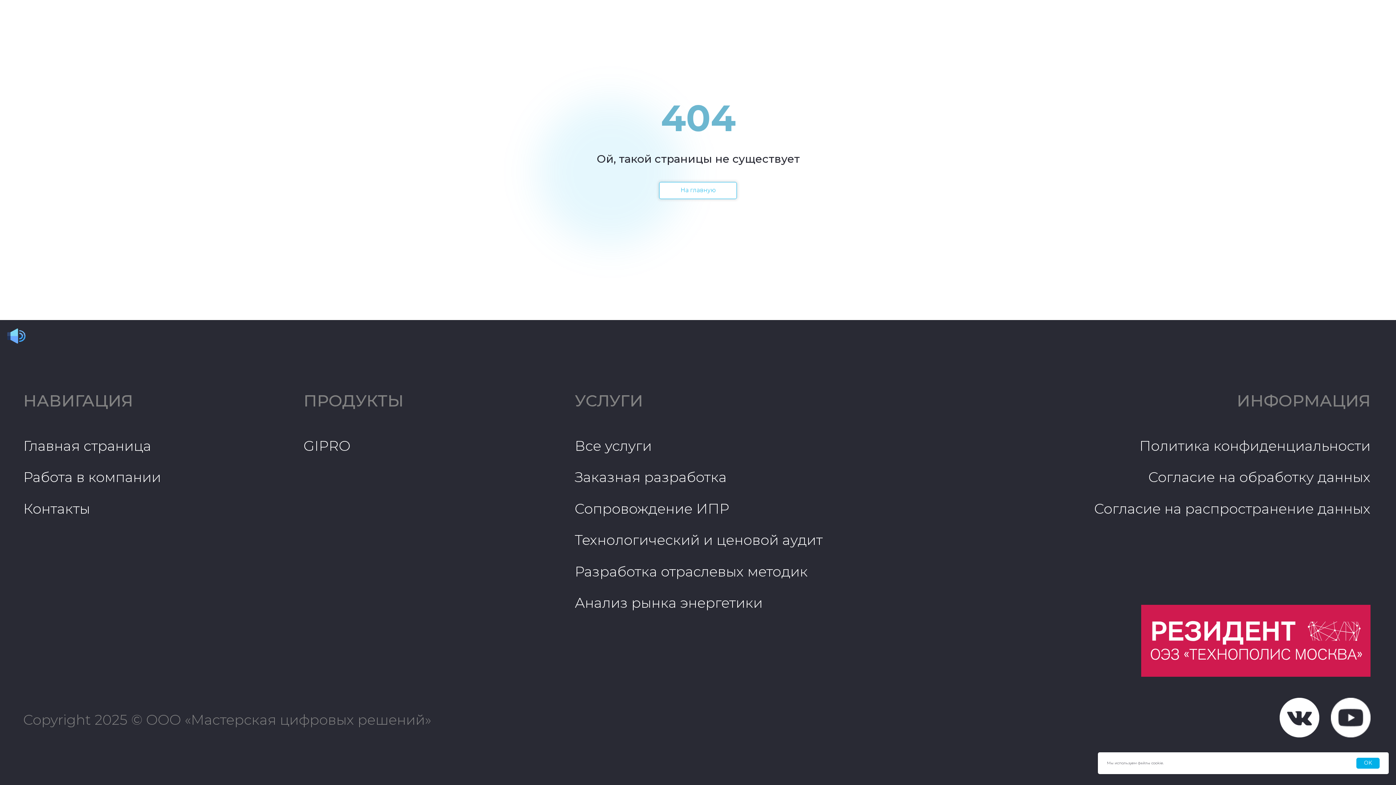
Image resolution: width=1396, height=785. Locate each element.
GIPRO (327, 445)
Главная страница (87, 445)
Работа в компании (92, 477)
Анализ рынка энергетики (669, 602)
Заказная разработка (651, 477)
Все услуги (613, 445)
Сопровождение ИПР (652, 508)
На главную (698, 190)
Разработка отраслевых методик (691, 571)
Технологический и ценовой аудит (699, 540)
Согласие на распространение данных (1232, 508)
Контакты (56, 508)
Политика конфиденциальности (1255, 445)
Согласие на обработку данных (1259, 477)
